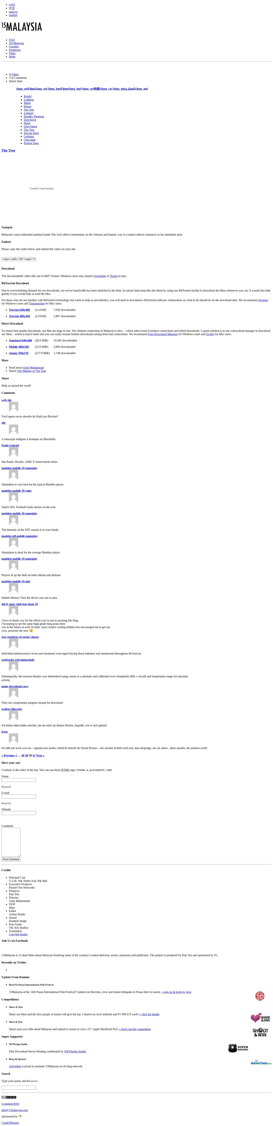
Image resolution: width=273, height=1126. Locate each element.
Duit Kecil (30, 119)
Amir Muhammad (33, 367)
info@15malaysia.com (14, 1110)
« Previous (8, 755)
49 (26, 755)
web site (6, 400)
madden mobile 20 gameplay (19, 513)
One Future (30, 126)
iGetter (210, 334)
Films (12, 53)
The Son (29, 109)
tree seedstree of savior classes (20, 637)
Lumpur (28, 113)
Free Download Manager (163, 334)
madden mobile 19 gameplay (19, 468)
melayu (13, 11)
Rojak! (28, 96)
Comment (7, 825)
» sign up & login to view (176, 992)
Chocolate (30, 139)
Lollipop (29, 99)
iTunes (114, 276)
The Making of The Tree (31, 370)
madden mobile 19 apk (15, 581)
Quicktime (100, 276)
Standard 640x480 (20, 340)
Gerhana (29, 136)
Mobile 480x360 (19, 346)
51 (33, 755)
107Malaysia (16, 43)
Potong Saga (31, 143)
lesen (4, 731)
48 (22, 755)
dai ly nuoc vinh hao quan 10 (19, 604)
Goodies (14, 46)
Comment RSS (10, 1103)
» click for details (149, 1014)
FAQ (12, 39)
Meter (27, 103)
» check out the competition (134, 1029)
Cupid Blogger (10, 1122)
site (3, 422)
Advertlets (15, 1066)
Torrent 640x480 (19, 309)
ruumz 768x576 (18, 353)
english (13, 15)
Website (6, 809)
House (27, 106)
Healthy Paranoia (34, 116)
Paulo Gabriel (10, 445)
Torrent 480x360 (19, 316)
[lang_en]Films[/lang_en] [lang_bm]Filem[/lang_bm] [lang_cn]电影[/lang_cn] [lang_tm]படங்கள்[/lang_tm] (82, 88)
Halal (27, 123)
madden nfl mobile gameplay (19, 536)
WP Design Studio (75, 1051)
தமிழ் (12, 4)
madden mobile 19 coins (16, 490)
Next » (40, 755)
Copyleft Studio (18, 934)
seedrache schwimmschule (17, 659)
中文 (12, 8)
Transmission (37, 303)
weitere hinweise (11, 709)
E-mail (5, 792)
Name (5, 776)
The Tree (29, 129)
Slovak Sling (31, 133)
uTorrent (263, 300)
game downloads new (14, 686)
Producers (15, 49)
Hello (12, 56)
